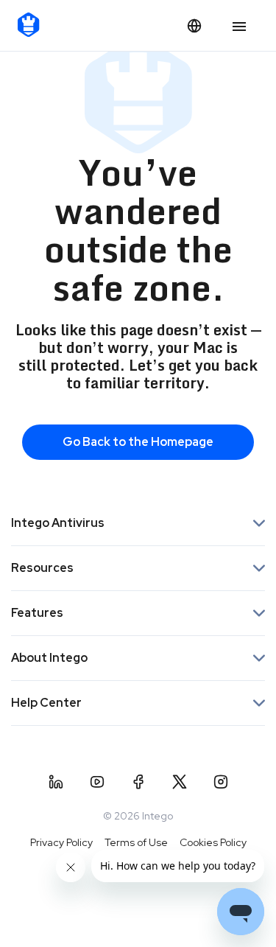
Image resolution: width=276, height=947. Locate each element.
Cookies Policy (213, 842)
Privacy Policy (61, 842)
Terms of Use (136, 842)
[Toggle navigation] (240, 27)
